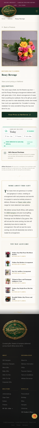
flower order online (24, 202)
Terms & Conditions (27, 375)
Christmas (24, 408)
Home (3, 19)
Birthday (23, 397)
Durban (4, 401)
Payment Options (26, 371)
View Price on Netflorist (18, 115)
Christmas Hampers (8, 364)
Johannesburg (6, 394)
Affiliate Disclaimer (26, 378)
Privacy (18, 425)
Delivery (10, 19)
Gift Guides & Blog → (27, 412)
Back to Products (9, 27)
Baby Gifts (5, 371)
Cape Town (5, 397)
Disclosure (25, 425)
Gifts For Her (6, 378)
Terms (12, 425)
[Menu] (37, 11)
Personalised (25, 394)
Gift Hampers (6, 360)
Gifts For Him (6, 375)
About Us (24, 360)
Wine (22, 401)
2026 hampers (11, 213)
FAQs (23, 367)
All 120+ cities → (7, 408)
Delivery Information (27, 364)
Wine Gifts (5, 367)
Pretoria (4, 405)
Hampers (24, 405)
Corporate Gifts (7, 382)
